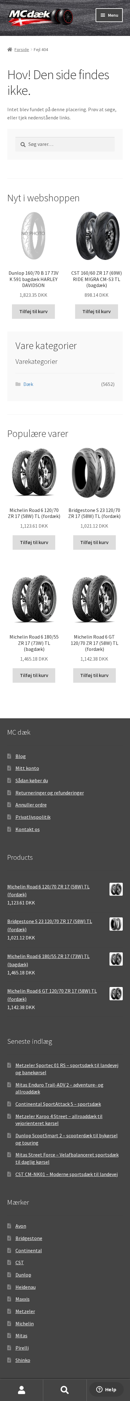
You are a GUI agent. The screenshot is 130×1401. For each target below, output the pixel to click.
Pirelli (22, 1348)
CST (19, 1262)
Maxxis (22, 1299)
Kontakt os (27, 829)
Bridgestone (28, 1238)
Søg (64, 1390)
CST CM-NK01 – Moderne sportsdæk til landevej (66, 1174)
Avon (20, 1226)
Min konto (21, 1390)
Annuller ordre (31, 804)
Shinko (22, 1360)
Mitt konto (27, 768)
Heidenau (25, 1287)
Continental (28, 1250)
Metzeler (25, 1311)
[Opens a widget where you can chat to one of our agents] (106, 1390)
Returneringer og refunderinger (49, 792)
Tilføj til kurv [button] (33, 311)
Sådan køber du (31, 780)
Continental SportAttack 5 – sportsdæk (58, 1104)
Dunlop (23, 1275)
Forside (22, 49)
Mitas (21, 1335)
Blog (20, 756)
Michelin (24, 1323)
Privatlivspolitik (32, 817)
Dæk (28, 384)
